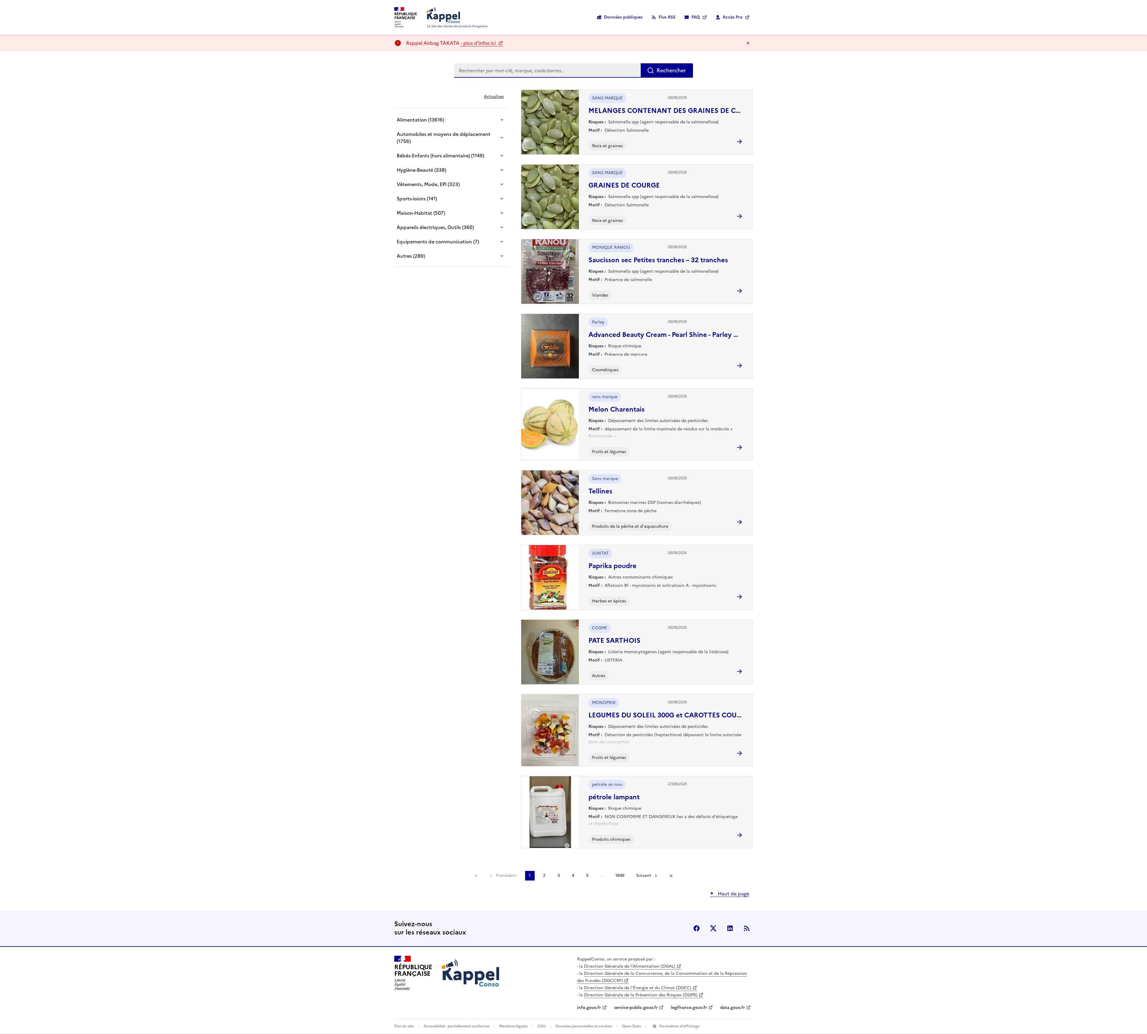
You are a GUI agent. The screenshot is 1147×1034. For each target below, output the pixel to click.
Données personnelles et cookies (584, 1026)
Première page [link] (476, 875)
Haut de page (733, 893)
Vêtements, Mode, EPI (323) (428, 184)
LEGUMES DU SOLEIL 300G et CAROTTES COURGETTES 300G (686, 715)
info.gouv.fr (589, 1007)
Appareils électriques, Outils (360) (435, 227)
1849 (619, 875)
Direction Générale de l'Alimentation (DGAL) (629, 966)
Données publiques (623, 17)
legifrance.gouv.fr (689, 1007)
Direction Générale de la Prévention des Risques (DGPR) (640, 995)
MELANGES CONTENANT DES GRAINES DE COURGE (673, 111)
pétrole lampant (614, 797)
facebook (697, 928)
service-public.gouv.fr (636, 1007)
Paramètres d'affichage (679, 1026)
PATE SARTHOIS (614, 640)
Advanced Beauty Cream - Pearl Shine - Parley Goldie (671, 335)
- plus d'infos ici (479, 43)
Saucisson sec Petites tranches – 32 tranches (658, 260)
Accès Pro (733, 17)
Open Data (631, 1026)
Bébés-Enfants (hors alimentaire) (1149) (440, 155)
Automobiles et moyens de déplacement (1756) (443, 138)
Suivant (643, 875)
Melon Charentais (616, 409)
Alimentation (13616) (420, 119)
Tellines (600, 491)
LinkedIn (730, 928)
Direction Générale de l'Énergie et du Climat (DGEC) (637, 988)
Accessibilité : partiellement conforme (456, 1026)
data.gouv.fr (732, 1007)
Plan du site (404, 1026)
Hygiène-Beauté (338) (421, 170)
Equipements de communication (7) (438, 241)
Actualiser (494, 96)
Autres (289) (411, 256)
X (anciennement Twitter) (713, 928)
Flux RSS (667, 17)
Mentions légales (513, 1026)
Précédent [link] (506, 875)
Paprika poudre (612, 566)
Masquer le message (748, 43)
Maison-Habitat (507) (421, 213)
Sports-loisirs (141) (417, 198)
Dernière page (671, 875)
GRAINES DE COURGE (624, 185)
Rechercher (671, 70)
